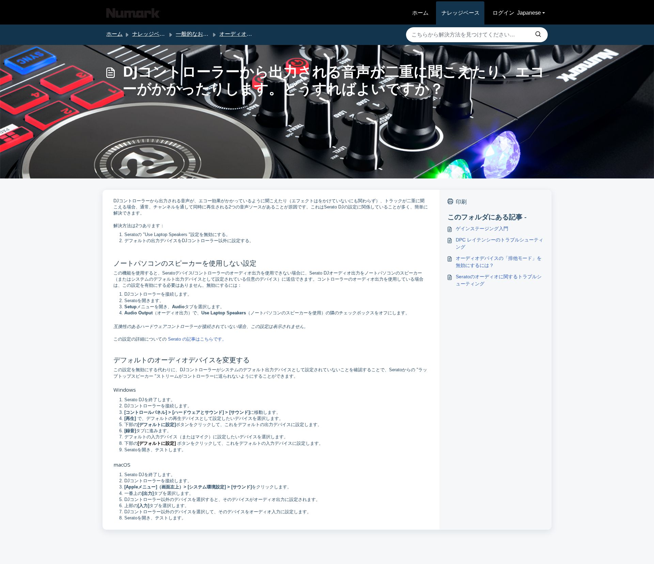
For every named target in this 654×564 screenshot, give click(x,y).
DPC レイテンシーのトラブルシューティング (499, 243)
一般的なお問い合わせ (203, 34)
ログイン (503, 13)
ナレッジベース (460, 13)
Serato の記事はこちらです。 (197, 339)
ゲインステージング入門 (482, 228)
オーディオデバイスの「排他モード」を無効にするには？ (499, 261)
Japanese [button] (529, 13)
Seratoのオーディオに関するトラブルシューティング (499, 280)
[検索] (538, 34)
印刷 (461, 202)
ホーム (420, 13)
